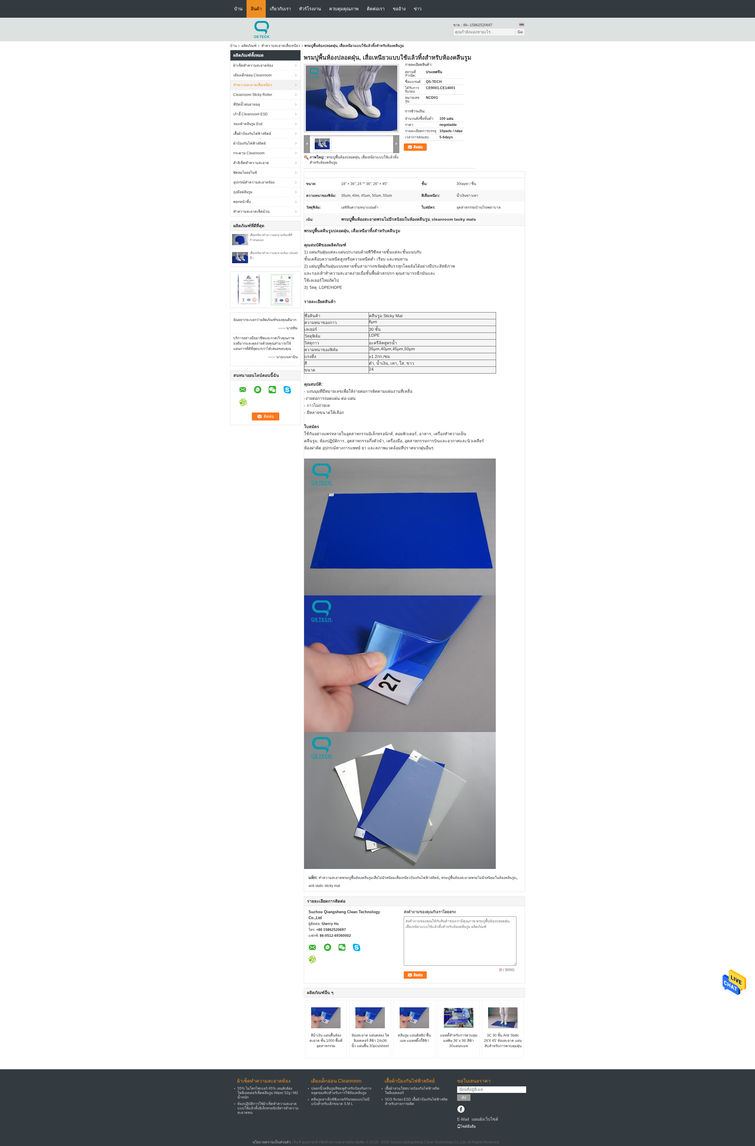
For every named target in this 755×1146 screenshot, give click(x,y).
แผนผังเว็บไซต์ (485, 1119)
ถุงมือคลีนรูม (242, 192)
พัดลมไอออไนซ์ (245, 173)
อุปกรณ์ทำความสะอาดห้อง (254, 182)
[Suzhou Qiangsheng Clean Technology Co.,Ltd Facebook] (461, 1109)
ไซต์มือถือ (468, 1126)
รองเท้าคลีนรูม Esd (247, 124)
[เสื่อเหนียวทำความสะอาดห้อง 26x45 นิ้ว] (240, 257)
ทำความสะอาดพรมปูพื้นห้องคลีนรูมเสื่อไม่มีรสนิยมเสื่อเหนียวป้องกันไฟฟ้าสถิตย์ (379, 878)
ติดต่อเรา (376, 8)
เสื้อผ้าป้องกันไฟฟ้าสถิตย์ (252, 134)
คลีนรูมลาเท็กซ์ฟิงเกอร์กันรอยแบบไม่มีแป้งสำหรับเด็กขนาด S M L (340, 1101)
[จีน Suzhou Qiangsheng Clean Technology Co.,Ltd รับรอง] (249, 289)
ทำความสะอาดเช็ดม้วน (251, 211)
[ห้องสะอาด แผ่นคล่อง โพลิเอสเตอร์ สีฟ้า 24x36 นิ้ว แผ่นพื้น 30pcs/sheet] (370, 1018)
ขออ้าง (399, 8)
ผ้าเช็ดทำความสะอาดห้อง (253, 65)
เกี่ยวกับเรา (280, 8)
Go (520, 32)
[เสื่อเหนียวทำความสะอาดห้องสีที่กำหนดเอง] (240, 239)
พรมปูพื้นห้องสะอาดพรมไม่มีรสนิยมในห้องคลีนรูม (478, 878)
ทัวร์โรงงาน (310, 8)
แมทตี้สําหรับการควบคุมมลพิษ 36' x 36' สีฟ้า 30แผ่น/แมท (458, 1040)
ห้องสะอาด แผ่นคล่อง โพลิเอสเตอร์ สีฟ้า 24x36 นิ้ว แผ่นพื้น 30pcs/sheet (370, 1040)
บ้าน (238, 8)
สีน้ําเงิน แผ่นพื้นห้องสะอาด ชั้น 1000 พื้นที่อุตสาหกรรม (325, 1040)
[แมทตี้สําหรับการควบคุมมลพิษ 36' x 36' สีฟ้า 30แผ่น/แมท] (458, 1018)
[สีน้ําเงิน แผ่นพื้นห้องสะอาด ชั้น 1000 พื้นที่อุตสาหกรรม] (326, 1018)
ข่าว (417, 8)
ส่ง (464, 1097)
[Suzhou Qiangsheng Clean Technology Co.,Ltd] (262, 29)
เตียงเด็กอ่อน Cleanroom (252, 75)
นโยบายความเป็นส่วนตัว (271, 1142)
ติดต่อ (418, 147)
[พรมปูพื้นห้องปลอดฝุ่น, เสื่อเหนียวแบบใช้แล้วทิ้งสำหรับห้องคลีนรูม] (352, 98)
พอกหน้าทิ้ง (242, 202)
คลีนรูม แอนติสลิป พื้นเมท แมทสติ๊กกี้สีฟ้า (414, 1038)
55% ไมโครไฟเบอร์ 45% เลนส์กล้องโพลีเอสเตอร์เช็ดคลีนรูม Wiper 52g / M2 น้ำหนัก (267, 1092)
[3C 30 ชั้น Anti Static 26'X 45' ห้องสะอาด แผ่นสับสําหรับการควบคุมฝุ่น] (502, 1018)
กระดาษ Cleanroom (249, 153)
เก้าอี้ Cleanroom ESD (250, 114)
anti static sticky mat (324, 886)
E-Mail (463, 1119)
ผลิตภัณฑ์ (249, 46)
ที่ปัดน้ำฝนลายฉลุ (246, 104)
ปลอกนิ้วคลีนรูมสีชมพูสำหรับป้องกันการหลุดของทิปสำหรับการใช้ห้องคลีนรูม (341, 1090)
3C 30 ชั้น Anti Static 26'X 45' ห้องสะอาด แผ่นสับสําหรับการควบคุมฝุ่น (503, 1040)
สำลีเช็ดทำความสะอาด (251, 163)
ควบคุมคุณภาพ (344, 8)
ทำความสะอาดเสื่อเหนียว (280, 46)
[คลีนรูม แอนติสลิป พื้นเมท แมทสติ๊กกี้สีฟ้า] (414, 1018)
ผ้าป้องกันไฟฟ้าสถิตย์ (249, 143)
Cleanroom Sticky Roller (252, 95)
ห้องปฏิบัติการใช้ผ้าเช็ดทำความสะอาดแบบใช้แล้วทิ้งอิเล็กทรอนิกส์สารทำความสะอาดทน (267, 1108)
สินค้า (256, 8)
